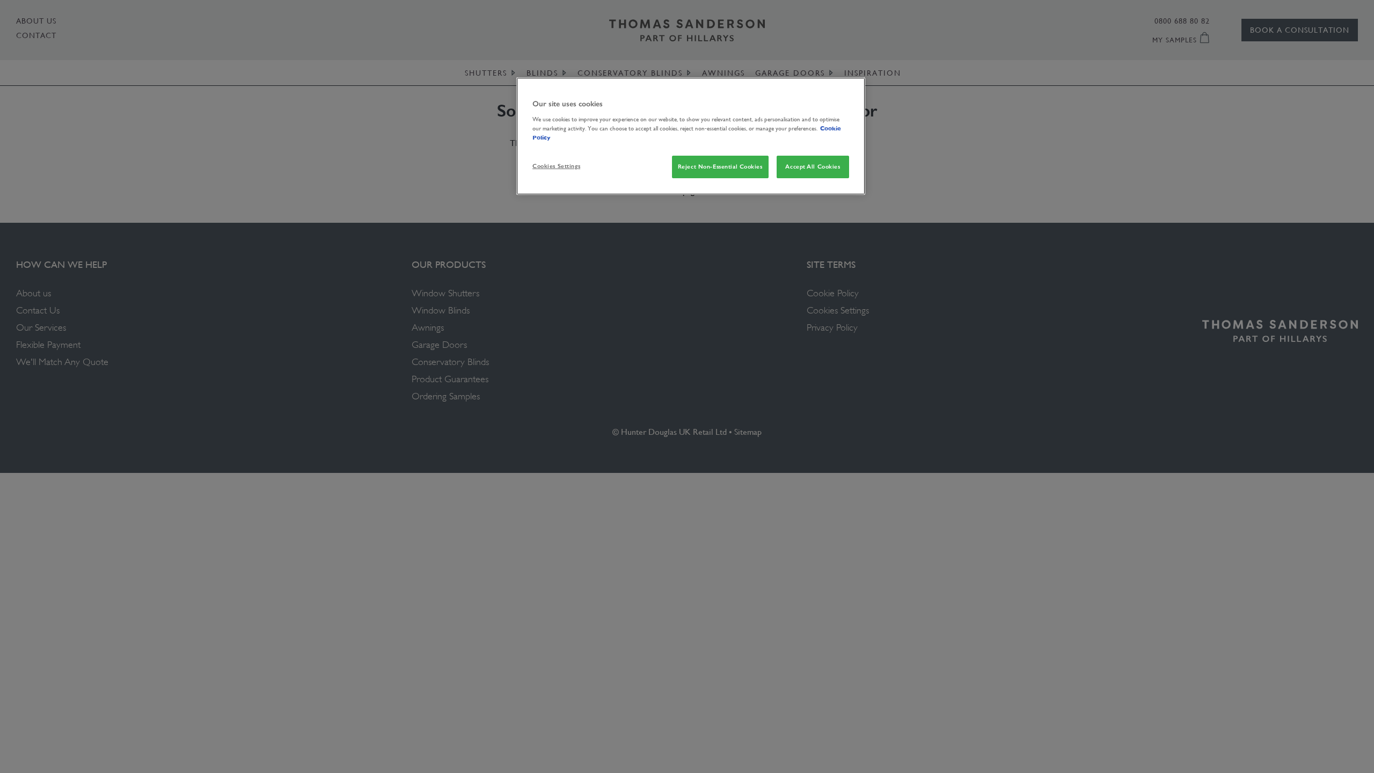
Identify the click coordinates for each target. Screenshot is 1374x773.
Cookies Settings (556, 166)
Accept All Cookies (812, 166)
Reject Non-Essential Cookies (720, 166)
